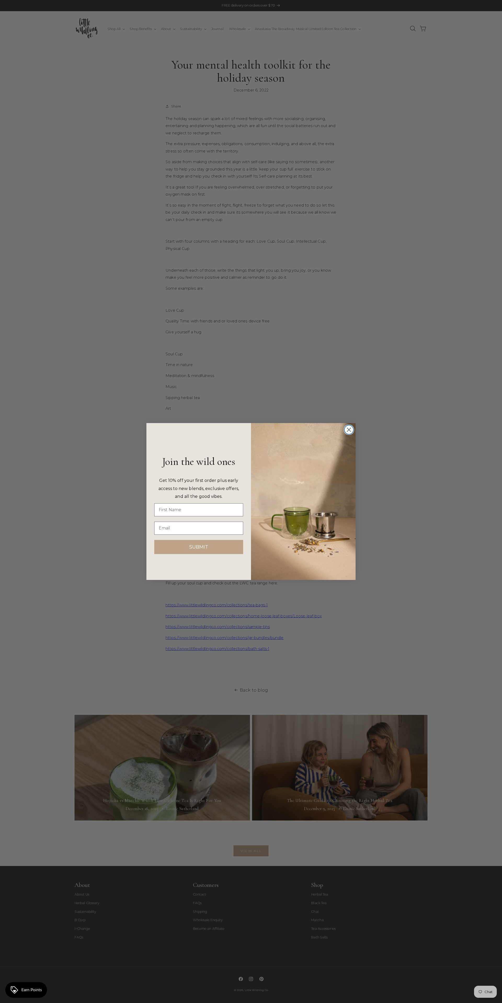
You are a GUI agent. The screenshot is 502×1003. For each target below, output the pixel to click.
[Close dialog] (348, 429)
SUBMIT (198, 547)
